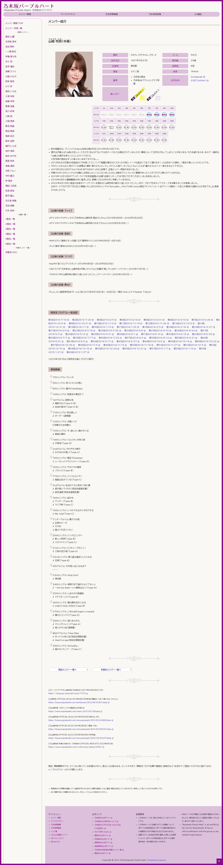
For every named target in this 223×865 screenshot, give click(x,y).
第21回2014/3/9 (57, 330)
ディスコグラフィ (68, 14)
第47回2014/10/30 (61, 345)
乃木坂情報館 (111, 14)
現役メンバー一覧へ (67, 670)
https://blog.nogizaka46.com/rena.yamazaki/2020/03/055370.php (79, 738)
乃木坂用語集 (155, 14)
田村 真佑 (9, 151)
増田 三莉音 (10, 186)
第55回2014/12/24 (106, 349)
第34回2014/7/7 (57, 338)
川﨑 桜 (8, 116)
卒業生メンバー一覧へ (111, 670)
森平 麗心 (9, 196)
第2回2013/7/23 (81, 320)
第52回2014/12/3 (193, 345)
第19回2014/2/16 (176, 327)
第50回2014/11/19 (140, 345)
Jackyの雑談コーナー (59, 835)
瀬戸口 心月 (10, 146)
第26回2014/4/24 (184, 330)
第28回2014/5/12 (75, 334)
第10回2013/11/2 (104, 323)
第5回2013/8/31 (153, 320)
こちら (88, 792)
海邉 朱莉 (9, 101)
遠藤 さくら (10, 71)
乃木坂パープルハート (29, 6)
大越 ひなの (10, 76)
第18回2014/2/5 (151, 327)
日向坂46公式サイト (102, 839)
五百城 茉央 (10, 42)
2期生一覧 (10, 224)
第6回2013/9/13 (177, 320)
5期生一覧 (10, 239)
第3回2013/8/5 (105, 320)
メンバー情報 (25, 14)
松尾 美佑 (9, 191)
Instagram (196, 77)
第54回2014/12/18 (78, 349)
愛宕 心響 (9, 37)
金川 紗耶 (9, 111)
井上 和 (8, 61)
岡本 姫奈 (9, 81)
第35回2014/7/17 (83, 338)
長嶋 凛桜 (9, 166)
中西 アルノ (10, 171)
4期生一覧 (10, 234)
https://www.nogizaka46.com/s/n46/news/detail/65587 (75, 747)
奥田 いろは (10, 91)
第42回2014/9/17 (101, 341)
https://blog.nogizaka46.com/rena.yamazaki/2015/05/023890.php (79, 720)
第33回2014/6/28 (202, 334)
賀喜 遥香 (9, 106)
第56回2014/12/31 (133, 349)
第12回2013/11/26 (155, 323)
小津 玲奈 (9, 96)
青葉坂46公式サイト (102, 842)
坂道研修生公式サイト (103, 846)
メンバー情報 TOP (14, 23)
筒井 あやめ (10, 156)
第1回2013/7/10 (57, 320)
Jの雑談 (198, 14)
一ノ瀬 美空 (10, 51)
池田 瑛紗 (9, 47)
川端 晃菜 (9, 121)
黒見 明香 (9, 126)
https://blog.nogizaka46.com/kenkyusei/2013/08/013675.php (77, 702)
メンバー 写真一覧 (13, 28)
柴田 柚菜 (9, 131)
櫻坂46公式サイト (101, 835)
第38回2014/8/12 (159, 338)
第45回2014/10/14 (178, 341)
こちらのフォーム (58, 769)
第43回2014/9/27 (127, 341)
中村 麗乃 (9, 176)
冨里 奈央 (9, 161)
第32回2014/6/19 (176, 334)
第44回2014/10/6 (152, 341)
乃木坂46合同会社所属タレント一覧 (108, 850)
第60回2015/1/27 (77, 352)
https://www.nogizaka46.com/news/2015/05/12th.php (74, 711)
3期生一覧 (10, 229)
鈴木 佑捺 (9, 141)
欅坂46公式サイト (101, 853)
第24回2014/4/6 (133, 330)
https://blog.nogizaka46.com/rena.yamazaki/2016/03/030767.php (79, 729)
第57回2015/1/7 (158, 349)
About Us (55, 842)
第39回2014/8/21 (185, 338)
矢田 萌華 (9, 206)
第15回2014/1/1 (77, 327)
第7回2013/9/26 (201, 320)
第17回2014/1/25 (127, 327)
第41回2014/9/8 (76, 341)
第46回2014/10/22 (206, 341)
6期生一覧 (10, 244)
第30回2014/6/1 (126, 334)
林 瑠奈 (8, 181)
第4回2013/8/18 (129, 320)
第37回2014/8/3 (134, 338)
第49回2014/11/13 (113, 345)
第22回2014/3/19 (83, 330)
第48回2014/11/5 (88, 345)
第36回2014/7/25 (109, 338)
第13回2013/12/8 (182, 323)
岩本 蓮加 (9, 66)
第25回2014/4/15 (159, 330)
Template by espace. (156, 860)
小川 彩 (8, 86)
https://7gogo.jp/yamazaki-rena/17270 (67, 693)
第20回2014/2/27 (202, 327)
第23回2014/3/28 (108, 330)
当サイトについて (57, 838)
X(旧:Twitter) (198, 80)
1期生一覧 (10, 219)
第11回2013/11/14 (129, 323)
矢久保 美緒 (10, 201)
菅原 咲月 (9, 136)
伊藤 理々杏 (10, 57)
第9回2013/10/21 (78, 323)
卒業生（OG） (11, 252)
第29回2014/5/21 (101, 334)
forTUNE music (102, 832)
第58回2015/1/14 (183, 349)
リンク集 (54, 831)
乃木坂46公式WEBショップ (105, 821)
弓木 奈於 (9, 211)
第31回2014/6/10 (151, 334)
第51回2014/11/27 (167, 345)
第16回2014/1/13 (101, 327)
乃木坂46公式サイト (102, 818)
